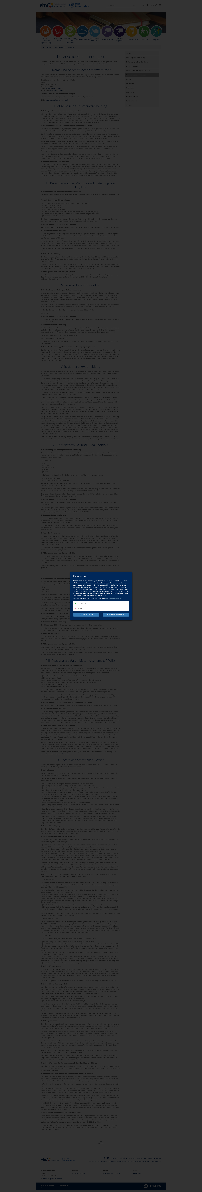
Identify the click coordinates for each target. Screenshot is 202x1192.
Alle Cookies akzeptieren (115, 615)
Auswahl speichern (86, 615)
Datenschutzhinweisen (113, 599)
